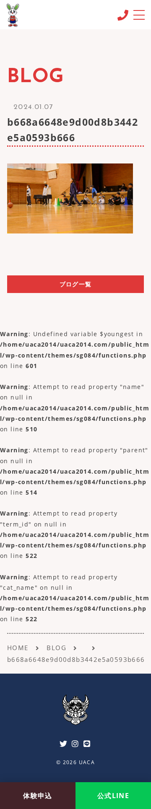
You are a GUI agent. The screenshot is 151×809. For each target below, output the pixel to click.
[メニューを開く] (138, 14)
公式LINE (113, 795)
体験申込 (37, 795)
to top (134, 771)
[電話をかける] (122, 15)
